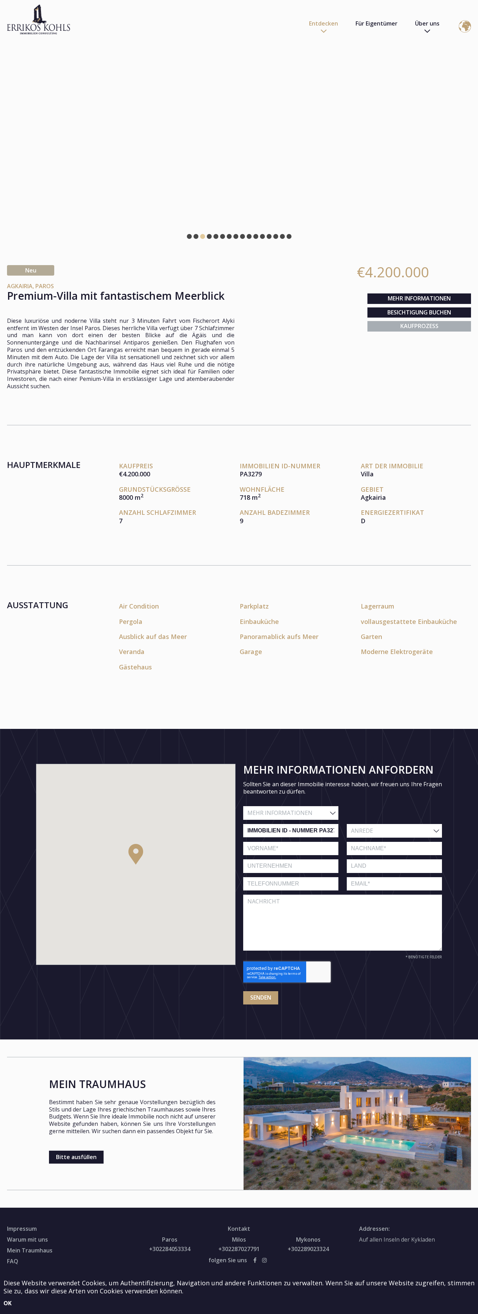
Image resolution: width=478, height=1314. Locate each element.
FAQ (12, 1261)
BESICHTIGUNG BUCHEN (419, 312)
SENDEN (260, 997)
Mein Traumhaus (29, 1250)
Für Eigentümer (377, 23)
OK (7, 1303)
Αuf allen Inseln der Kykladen (397, 1239)
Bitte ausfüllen (76, 1157)
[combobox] (290, 813)
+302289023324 (308, 1249)
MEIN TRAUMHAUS (97, 1084)
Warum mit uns (27, 1239)
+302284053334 (169, 1249)
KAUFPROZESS (419, 326)
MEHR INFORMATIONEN (419, 298)
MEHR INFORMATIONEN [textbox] (279, 813)
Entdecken (323, 23)
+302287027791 (239, 1249)
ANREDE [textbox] (362, 830)
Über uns (427, 23)
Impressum (22, 1229)
